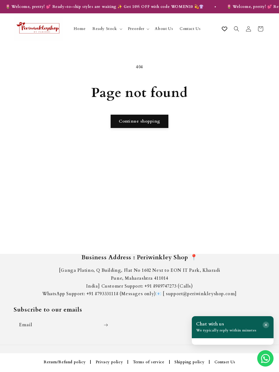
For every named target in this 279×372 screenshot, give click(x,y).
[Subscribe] (106, 325)
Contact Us (224, 362)
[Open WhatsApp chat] (265, 358)
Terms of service (149, 362)
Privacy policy (109, 362)
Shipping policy (189, 362)
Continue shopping (139, 121)
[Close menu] (266, 325)
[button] (107, 29)
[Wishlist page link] (224, 29)
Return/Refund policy (65, 362)
